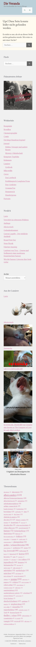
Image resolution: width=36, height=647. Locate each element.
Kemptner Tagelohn (11, 157)
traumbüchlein (9, 618)
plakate (7, 579)
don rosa (24, 522)
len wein (20, 565)
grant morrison (8, 548)
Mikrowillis (8, 171)
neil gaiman (19, 573)
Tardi (6, 612)
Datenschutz (22, 643)
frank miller (7, 539)
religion (16, 582)
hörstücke (8, 557)
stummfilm (17, 607)
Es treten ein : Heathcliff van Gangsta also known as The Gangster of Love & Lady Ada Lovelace (18, 427)
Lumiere (7, 164)
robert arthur (10, 585)
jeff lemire (14, 559)
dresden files (9, 525)
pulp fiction (25, 579)
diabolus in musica (12, 517)
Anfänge (7, 223)
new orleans (8, 576)
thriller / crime (12, 615)
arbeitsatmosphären (12, 504)
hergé (6, 554)
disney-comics (22, 520)
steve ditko (7, 607)
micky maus (8, 568)
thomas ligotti (16, 612)
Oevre (6, 174)
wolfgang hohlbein (10, 624)
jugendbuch (10, 562)
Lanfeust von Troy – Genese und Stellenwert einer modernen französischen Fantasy (16, 253)
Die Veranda (12, 3)
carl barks (19, 512)
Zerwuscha (8, 348)
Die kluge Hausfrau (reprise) (14, 140)
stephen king (18, 604)
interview (21, 557)
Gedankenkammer (11, 230)
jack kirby (7, 559)
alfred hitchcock (10, 501)
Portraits (7, 199)
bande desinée (10, 509)
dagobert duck (8, 514)
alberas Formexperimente (15, 498)
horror (24, 554)
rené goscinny (26, 582)
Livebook (8, 167)
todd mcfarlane (26, 615)
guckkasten (18, 548)
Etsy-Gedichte (10, 185)
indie (15, 557)
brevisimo (9, 512)
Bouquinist (8, 126)
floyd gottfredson (9, 536)
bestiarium (21, 509)
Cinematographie (10, 133)
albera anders (13, 495)
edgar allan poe (11, 528)
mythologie (22, 570)
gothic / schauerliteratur (16, 545)
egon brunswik (24, 528)
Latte (6, 216)
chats (26, 512)
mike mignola (17, 568)
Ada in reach (8, 227)
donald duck (15, 522)
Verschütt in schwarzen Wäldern (16, 220)
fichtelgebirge (21, 531)
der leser (18, 514)
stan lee (7, 604)
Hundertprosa (10, 195)
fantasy (8, 531)
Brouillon (7, 129)
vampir (8, 621)
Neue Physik (8, 243)
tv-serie (19, 618)
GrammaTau (10, 188)
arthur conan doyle (12, 506)
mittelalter (9, 570)
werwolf (19, 621)
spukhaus (25, 601)
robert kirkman (21, 585)
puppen (7, 582)
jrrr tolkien (24, 559)
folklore (21, 536)
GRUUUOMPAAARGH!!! (13, 369)
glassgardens (20, 542)
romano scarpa (9, 588)
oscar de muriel (20, 576)
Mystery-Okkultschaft (14, 153)
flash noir (18, 534)
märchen (9, 573)
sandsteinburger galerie (13, 593)
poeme (16, 579)
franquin (14, 539)
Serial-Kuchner (9, 598)
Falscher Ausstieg (10, 247)
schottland (27, 593)
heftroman (23, 551)
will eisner (27, 621)
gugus (27, 548)
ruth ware (19, 588)
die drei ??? (9, 520)
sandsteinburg (11, 590)
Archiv (6, 274)
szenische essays (24, 610)
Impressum (13, 643)
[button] (24, 10)
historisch (14, 554)
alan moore (17, 492)
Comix (6, 136)
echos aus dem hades (23, 525)
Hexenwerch (10, 192)
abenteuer (7, 492)
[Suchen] (29, 45)
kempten (22, 562)
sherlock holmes (12, 601)
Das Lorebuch (10, 178)
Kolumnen (8, 160)
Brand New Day (10, 240)
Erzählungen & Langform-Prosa (17, 181)
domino (7, 522)
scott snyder (19, 596)
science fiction (9, 596)
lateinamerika (10, 565)
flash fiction (9, 534)
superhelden (11, 610)
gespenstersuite (8, 542)
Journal (6, 143)
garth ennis (23, 539)
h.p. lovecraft (11, 550)
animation (22, 501)
